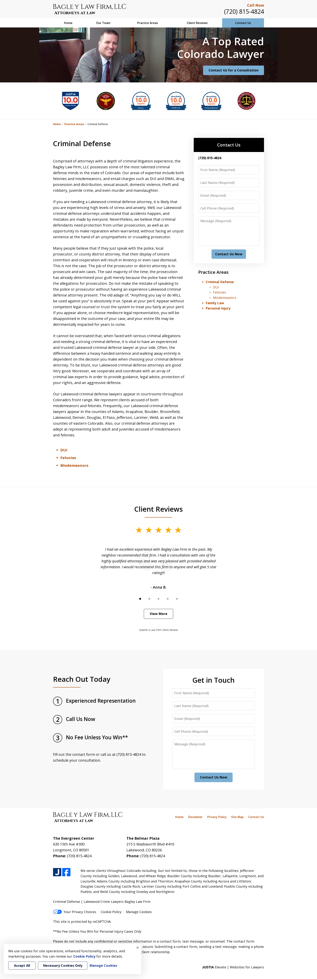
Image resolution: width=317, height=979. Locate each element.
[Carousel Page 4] (167, 598)
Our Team (103, 23)
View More (158, 613)
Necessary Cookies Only (62, 965)
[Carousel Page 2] (149, 598)
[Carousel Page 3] (158, 598)
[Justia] (57, 872)
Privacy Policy (217, 817)
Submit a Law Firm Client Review (158, 630)
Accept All (22, 965)
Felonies (68, 457)
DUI (63, 450)
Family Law (215, 303)
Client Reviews (197, 23)
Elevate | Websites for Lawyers (233, 967)
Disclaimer (195, 817)
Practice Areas (147, 23)
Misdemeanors (74, 465)
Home (68, 23)
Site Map (237, 817)
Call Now (255, 5)
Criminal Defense (220, 282)
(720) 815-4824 (244, 11)
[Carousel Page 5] (176, 598)
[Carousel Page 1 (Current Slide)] (140, 598)
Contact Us (243, 23)
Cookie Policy (111, 912)
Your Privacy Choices (80, 912)
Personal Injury (218, 308)
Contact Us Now (228, 254)
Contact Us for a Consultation (233, 70)
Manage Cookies (139, 912)
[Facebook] (66, 872)
